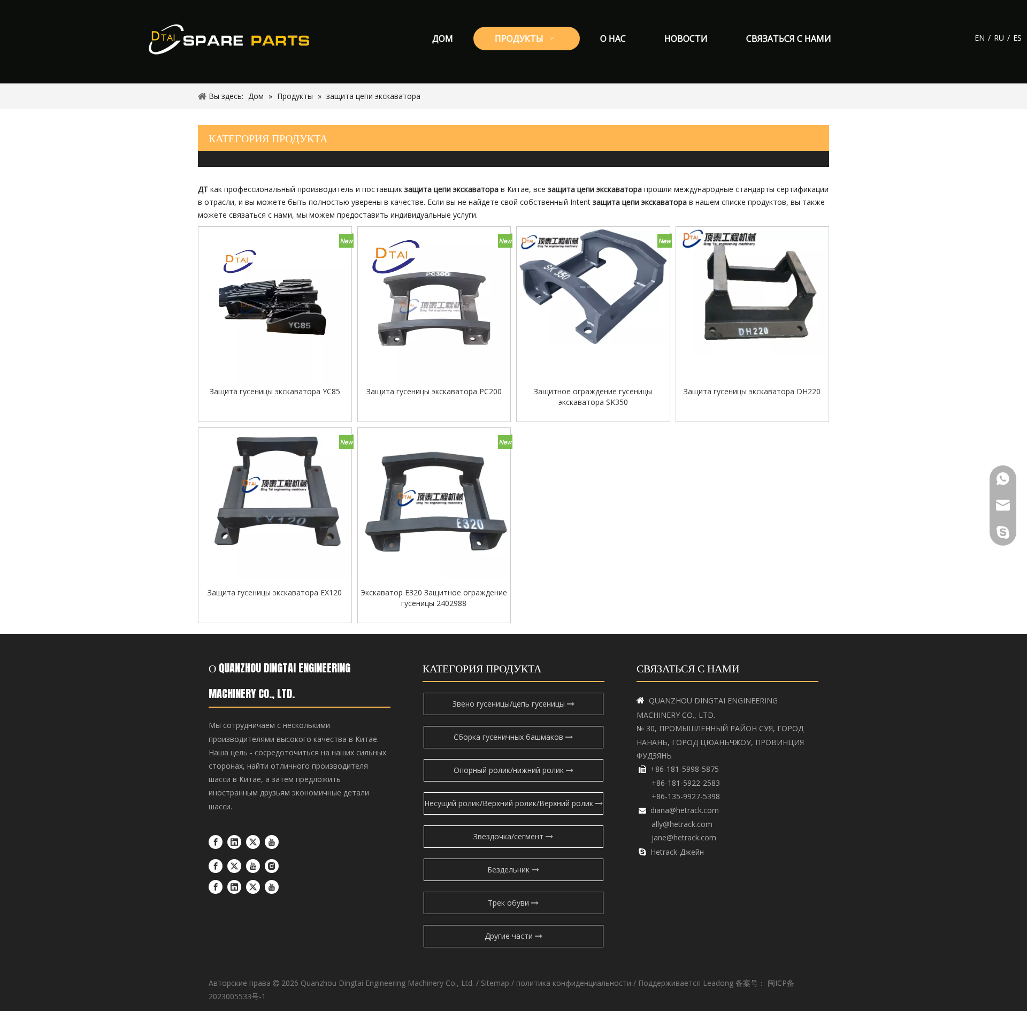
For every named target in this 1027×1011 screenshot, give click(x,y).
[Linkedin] (234, 842)
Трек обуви (509, 903)
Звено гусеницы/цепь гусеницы (510, 704)
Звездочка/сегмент (509, 836)
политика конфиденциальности (573, 983)
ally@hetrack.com (682, 824)
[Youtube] (272, 842)
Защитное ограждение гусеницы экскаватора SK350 (593, 396)
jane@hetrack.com (684, 837)
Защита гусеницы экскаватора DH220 (752, 391)
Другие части (510, 936)
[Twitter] (253, 842)
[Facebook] (216, 842)
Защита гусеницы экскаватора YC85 (275, 391)
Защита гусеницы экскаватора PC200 (434, 391)
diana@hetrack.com (684, 810)
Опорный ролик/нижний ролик (510, 770)
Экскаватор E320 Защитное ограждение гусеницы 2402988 (434, 597)
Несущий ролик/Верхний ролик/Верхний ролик (509, 803)
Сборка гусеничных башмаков (509, 737)
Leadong (718, 983)
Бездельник (509, 869)
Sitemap (495, 983)
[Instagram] (272, 865)
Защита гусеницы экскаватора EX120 (275, 592)
